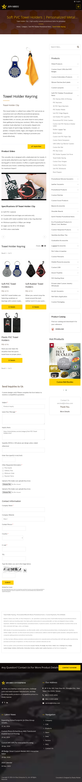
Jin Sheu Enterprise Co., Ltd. (21, 777)
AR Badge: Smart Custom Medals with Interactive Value (20, 752)
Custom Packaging (57, 302)
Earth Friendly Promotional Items (62, 216)
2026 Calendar (7, 763)
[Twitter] (4, 703)
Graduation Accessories (59, 240)
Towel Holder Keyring (58, 26)
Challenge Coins (63, 645)
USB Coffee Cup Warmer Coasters (63, 144)
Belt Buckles (20, 648)
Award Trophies (56, 273)
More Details (65, 411)
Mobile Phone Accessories (60, 262)
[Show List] (45, 246)
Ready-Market (76, 777)
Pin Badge (42, 645)
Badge (70, 645)
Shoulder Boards (57, 211)
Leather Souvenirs (57, 184)
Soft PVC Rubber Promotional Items (40, 26)
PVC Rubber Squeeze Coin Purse (63, 154)
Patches (37, 645)
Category (24, 26)
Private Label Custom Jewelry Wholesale (61, 285)
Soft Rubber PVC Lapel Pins (61, 117)
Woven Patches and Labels (60, 82)
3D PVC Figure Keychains (60, 106)
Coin (57, 645)
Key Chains (49, 645)
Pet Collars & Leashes (58, 251)
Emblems (14, 648)
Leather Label (38, 648)
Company (48, 720)
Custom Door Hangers (60, 161)
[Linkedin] (7, 703)
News (47, 732)
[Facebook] (2, 703)
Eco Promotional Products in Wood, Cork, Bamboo (61, 223)
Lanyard (32, 645)
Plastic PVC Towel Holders (10, 339)
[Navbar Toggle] (78, 6)
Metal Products (56, 64)
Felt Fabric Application (59, 296)
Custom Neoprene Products (61, 230)
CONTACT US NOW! (69, 667)
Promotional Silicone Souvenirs (62, 179)
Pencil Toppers (57, 172)
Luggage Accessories (58, 246)
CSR (46, 724)
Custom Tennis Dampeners (61, 140)
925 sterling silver (57, 278)
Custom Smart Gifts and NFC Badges (61, 70)
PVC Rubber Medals (59, 109)
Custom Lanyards (57, 88)
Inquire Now (37, 146)
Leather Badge (7, 648)
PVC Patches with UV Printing (62, 99)
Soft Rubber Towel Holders (34, 285)
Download (59, 329)
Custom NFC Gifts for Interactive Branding (17, 743)
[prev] (3, 236)
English (78, 1)
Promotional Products (59, 190)
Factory (48, 740)
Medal (54, 645)
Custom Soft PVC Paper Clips (62, 136)
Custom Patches (57, 195)
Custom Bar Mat (58, 147)
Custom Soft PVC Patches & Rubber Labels (64, 125)
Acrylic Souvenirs (57, 291)
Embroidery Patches (29, 648)
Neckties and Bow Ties (59, 235)
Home (18, 26)
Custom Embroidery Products (61, 77)
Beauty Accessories (58, 206)
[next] (44, 236)
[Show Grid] (42, 246)
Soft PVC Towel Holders (9, 285)
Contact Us (63, 648)
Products (48, 728)
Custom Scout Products (59, 200)
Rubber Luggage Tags (59, 129)
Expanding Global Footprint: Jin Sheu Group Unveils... (18, 721)
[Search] (78, 47)
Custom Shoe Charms (59, 165)
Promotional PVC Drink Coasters (63, 120)
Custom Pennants (57, 256)
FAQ (46, 744)
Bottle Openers (57, 133)
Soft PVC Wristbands (59, 168)
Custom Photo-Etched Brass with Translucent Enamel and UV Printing (19, 732)
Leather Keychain (47, 648)
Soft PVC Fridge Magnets (60, 113)
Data (47, 736)
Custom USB (55, 267)
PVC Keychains (57, 102)
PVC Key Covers (58, 151)
